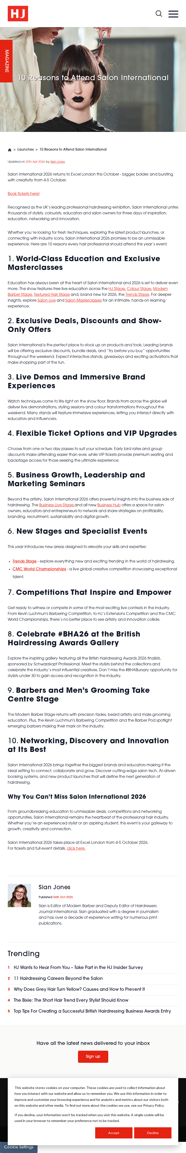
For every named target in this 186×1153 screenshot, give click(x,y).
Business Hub (109, 505)
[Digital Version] (4, 30)
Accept (113, 1133)
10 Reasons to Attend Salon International (73, 150)
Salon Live (47, 301)
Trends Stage (137, 295)
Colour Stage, (139, 289)
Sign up (93, 1057)
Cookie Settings (18, 1147)
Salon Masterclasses (83, 301)
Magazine (6, 61)
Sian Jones (57, 162)
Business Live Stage (57, 505)
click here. (76, 849)
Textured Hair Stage (52, 295)
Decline (153, 1133)
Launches (25, 150)
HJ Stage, (117, 289)
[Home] (10, 150)
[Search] (159, 13)
